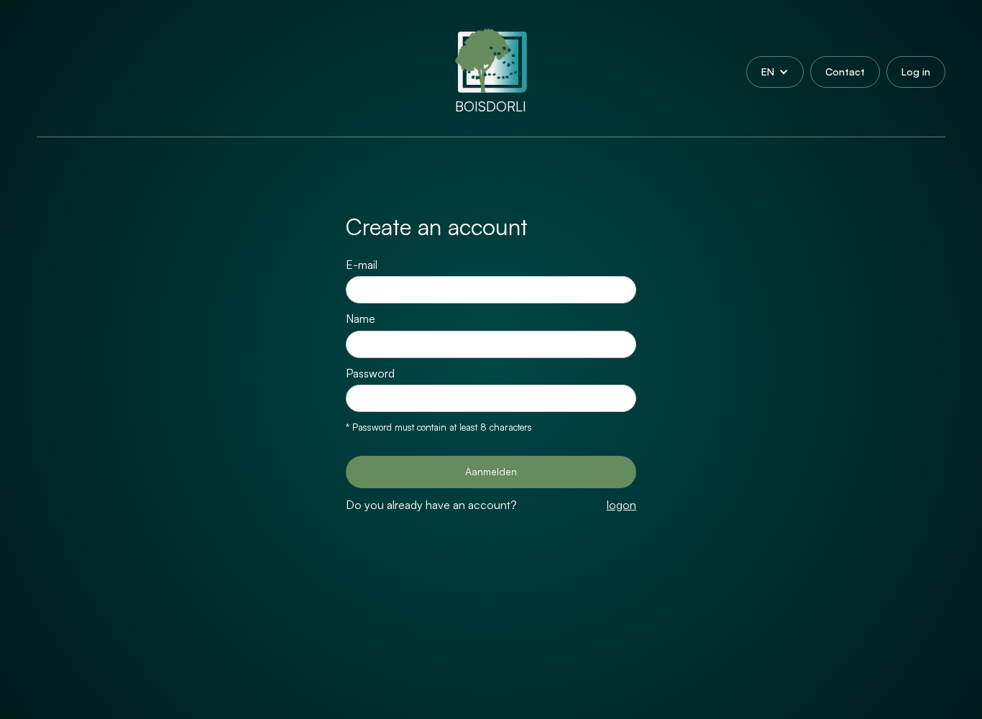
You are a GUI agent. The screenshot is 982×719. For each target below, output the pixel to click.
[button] (775, 72)
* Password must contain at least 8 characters (439, 427)
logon (621, 505)
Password (370, 373)
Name (360, 318)
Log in (915, 71)
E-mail (361, 264)
